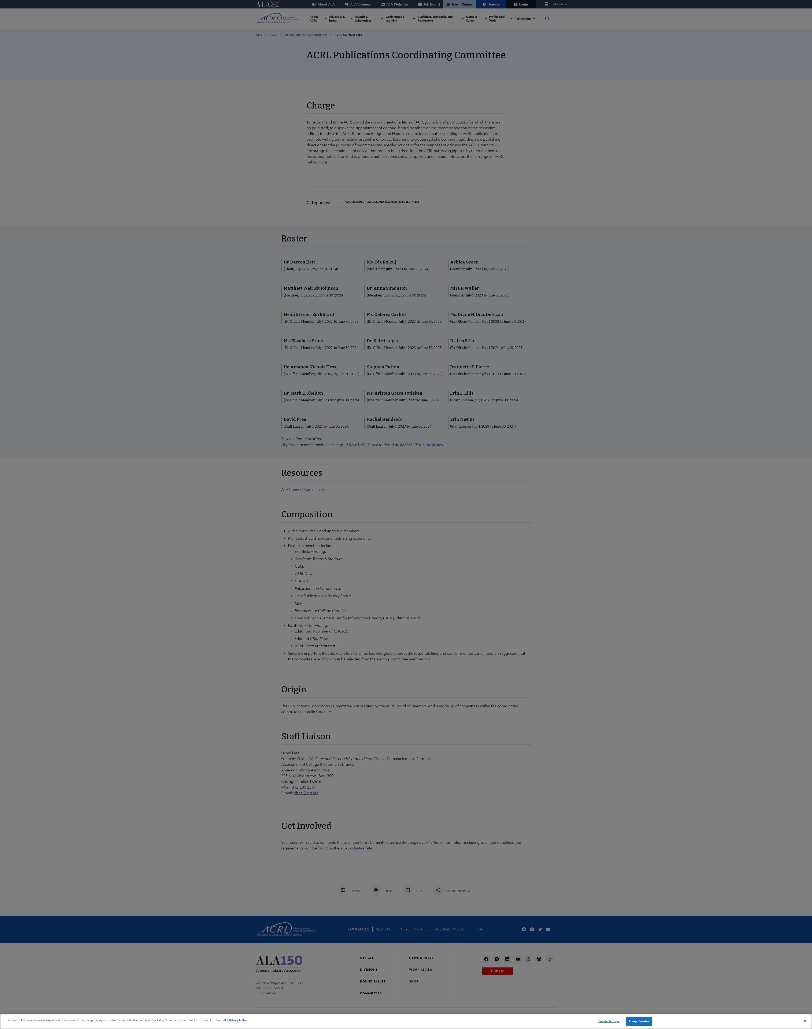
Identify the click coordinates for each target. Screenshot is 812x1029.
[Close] (805, 1021)
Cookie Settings (608, 1021)
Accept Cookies (639, 1021)
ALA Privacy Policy (235, 1020)
